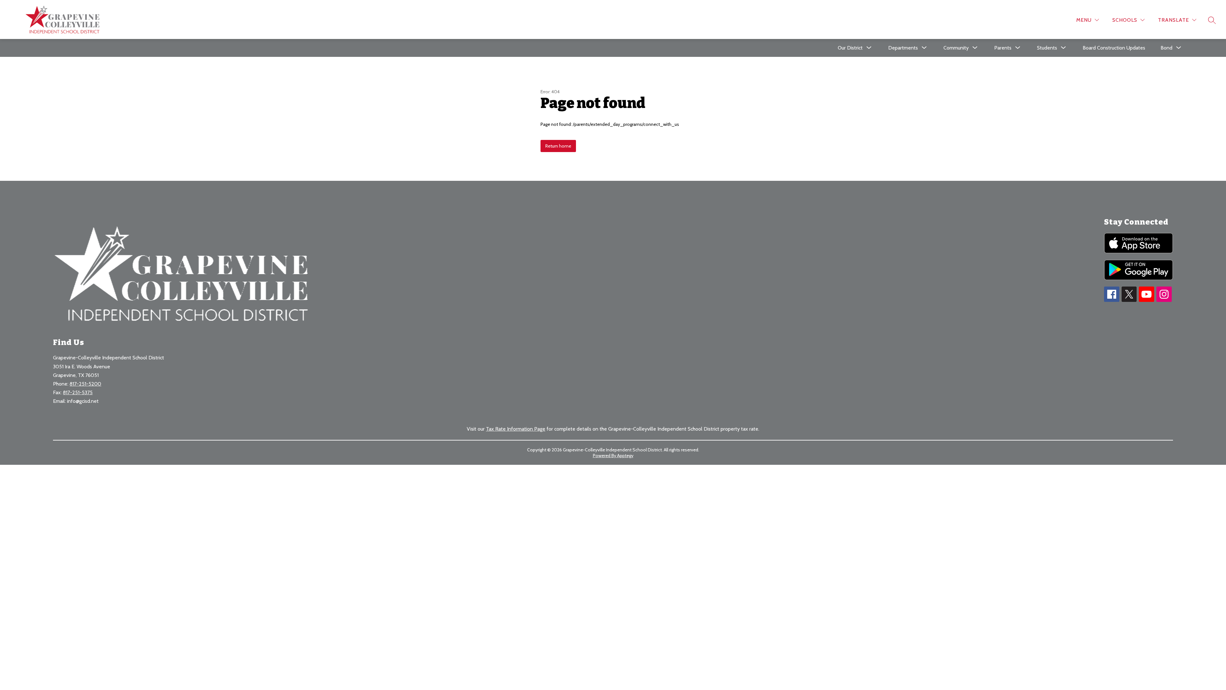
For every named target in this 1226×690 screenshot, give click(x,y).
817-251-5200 (85, 384)
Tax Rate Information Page (515, 429)
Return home (558, 146)
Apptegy (625, 455)
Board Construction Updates (1114, 48)
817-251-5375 (78, 392)
